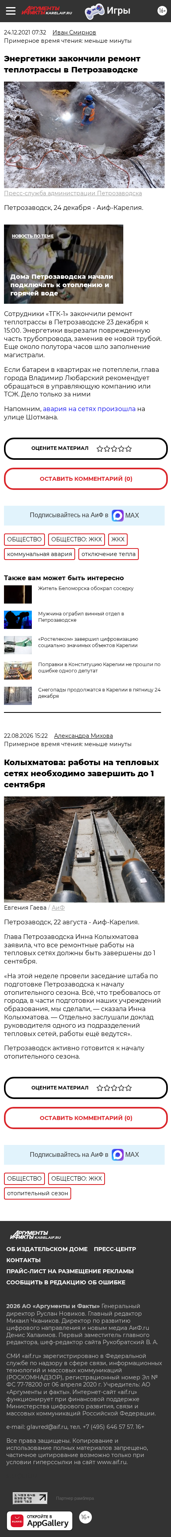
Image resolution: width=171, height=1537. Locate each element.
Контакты (23, 1260)
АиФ (58, 907)
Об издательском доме (46, 1249)
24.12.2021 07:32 (25, 32)
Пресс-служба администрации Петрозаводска (73, 193)
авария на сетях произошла (89, 409)
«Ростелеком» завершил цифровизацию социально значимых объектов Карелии (88, 642)
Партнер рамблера (75, 1498)
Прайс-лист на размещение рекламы (70, 1271)
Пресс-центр (115, 1249)
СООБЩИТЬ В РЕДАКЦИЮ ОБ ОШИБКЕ (65, 1282)
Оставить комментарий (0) (86, 478)
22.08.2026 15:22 (26, 735)
